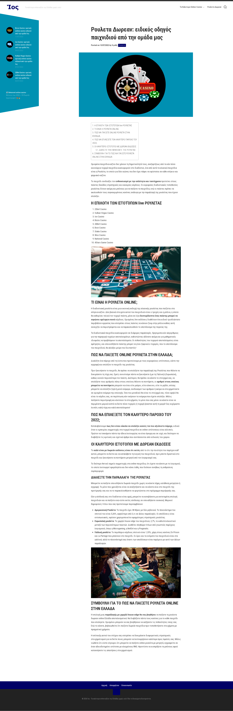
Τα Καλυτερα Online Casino (191, 7)
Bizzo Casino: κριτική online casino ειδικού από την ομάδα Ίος (23, 31)
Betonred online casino (17, 92)
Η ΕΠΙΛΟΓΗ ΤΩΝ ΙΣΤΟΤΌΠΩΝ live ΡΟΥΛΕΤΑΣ (113, 125)
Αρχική (104, 685)
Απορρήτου (114, 685)
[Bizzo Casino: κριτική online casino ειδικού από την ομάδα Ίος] (9, 33)
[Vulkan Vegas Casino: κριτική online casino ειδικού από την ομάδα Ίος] (9, 61)
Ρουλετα (122, 45)
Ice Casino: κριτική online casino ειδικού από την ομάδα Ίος (23, 44)
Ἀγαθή (114, 45)
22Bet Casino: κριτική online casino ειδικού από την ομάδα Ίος (23, 75)
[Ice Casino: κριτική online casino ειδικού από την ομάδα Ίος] (9, 47)
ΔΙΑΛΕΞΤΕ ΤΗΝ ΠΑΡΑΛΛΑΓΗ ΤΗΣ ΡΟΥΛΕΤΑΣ (117, 150)
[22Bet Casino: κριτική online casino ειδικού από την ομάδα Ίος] (9, 78)
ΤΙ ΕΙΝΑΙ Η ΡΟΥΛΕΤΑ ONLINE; (106, 129)
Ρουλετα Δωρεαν (214, 7)
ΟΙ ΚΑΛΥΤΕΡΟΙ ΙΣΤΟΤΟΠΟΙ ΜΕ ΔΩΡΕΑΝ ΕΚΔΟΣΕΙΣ (115, 146)
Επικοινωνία (126, 685)
